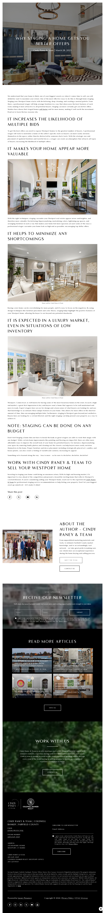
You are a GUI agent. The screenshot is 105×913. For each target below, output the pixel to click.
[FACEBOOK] (10, 905)
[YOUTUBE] (32, 905)
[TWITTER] (26, 905)
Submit (80, 612)
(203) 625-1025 (14, 837)
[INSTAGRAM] (15, 905)
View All (52, 708)
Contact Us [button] (69, 568)
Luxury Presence (25, 898)
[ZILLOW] (37, 905)
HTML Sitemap (81, 898)
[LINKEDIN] (21, 905)
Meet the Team (70, 560)
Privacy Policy (63, 621)
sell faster (43, 109)
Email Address (58, 829)
